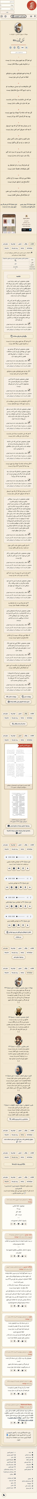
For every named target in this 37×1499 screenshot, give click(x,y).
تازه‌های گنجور (27, 1469)
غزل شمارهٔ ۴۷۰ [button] (25, 862)
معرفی (29, 1479)
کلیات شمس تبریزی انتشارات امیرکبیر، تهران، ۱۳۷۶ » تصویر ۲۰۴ (18, 821)
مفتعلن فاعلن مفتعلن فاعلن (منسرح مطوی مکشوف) (15, 258)
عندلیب (10, 883)
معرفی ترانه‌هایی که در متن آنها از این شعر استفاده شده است (18, 1140)
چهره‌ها (29, 1483)
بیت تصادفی (28, 1455)
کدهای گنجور (10, 1453)
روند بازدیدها (15, 248)
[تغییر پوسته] (4, 1495)
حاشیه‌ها (7, 248)
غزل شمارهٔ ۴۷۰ (18, 40)
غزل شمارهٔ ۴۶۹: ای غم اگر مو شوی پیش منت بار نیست (9, 205)
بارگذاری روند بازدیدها (18, 1164)
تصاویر (19, 244)
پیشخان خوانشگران (9, 1469)
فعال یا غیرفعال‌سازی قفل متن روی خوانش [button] (20, 932)
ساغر (12, 1457)
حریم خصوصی (10, 1488)
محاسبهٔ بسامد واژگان (19, 724)
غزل (16, 264)
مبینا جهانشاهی (10, 902)
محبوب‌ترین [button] (16, 1186)
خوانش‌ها (13, 244)
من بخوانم (18, 937)
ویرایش (11, 329)
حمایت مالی (28, 1486)
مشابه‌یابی (28, 1467)
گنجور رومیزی (10, 1455)
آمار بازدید (11, 1481)
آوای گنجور (11, 1467)
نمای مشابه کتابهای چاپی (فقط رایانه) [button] (19, 702)
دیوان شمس (19, 34)
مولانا (26, 34)
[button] (35, 16)
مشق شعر (5, 244)
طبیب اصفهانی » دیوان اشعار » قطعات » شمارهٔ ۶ (18, 1105)
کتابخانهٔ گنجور (10, 1460)
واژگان (25, 244)
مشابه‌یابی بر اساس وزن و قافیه (20, 1119)
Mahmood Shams (26, 1405)
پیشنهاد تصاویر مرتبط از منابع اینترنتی (20, 826)
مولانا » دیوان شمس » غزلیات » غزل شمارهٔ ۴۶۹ (18, 988)
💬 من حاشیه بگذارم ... (18, 1193)
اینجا (14, 864)
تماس (12, 1485)
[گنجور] (31, 5)
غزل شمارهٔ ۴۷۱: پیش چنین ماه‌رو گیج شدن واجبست (27, 205)
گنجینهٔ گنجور (10, 1462)
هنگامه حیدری (28, 1267)
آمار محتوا (28, 1488)
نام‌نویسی (9, 1432)
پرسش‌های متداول (26, 1481)
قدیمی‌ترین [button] (18, 1188)
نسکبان (12, 1474)
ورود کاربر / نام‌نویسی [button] (19, 16)
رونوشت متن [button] (27, 697)
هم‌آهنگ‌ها (29, 248)
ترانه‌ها (22, 248)
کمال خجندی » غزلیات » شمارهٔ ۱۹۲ (18, 1017)
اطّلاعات (32, 244)
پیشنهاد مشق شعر (18, 957)
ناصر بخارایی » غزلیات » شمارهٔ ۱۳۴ (18, 1046)
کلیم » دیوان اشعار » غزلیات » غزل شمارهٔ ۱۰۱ (18, 1076)
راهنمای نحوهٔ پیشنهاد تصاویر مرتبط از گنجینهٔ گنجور (18, 832)
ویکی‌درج (15, 267)
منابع (12, 1483)
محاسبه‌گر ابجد (10, 1465)
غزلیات (12, 34)
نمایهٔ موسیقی (27, 1462)
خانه (30, 1453)
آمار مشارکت (11, 1478)
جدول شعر (28, 1457)
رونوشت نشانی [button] (12, 697)
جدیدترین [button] (8, 1186)
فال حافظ (28, 1460)
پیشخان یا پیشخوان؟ (8, 1472)
